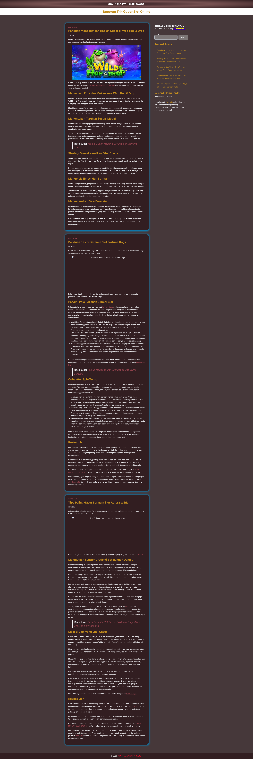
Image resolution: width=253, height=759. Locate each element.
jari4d (136, 706)
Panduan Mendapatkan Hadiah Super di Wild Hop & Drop (106, 30)
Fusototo (169, 102)
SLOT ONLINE (72, 27)
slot (69, 387)
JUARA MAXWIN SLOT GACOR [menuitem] (101, 85)
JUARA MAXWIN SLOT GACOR (130, 756)
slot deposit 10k (74, 482)
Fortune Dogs (107, 307)
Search (157, 34)
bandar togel (131, 694)
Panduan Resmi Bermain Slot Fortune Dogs (97, 242)
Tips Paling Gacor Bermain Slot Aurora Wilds (98, 502)
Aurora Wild (139, 554)
